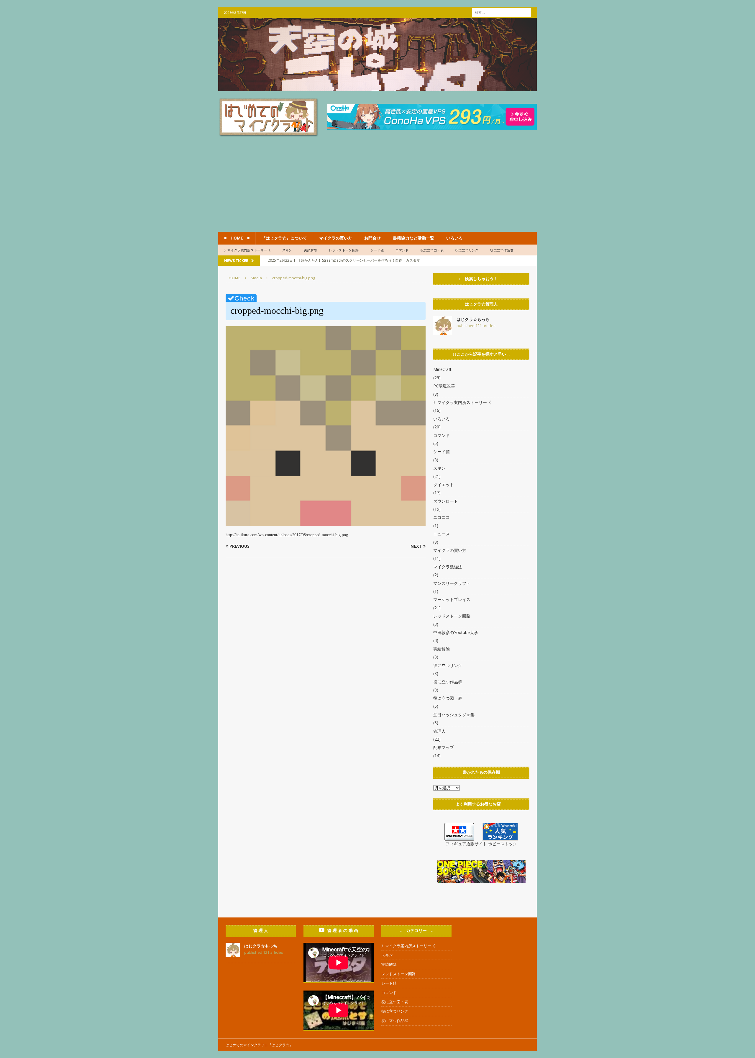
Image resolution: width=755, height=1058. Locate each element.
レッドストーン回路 (344, 250)
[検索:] (501, 12)
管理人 (439, 731)
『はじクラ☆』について (284, 238)
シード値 (377, 250)
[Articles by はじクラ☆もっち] (442, 331)
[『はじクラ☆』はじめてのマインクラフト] (377, 88)
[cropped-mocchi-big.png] (326, 522)
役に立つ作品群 (501, 250)
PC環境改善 (444, 386)
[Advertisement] (377, 187)
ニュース (441, 534)
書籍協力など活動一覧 (413, 238)
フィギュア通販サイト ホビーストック (481, 843)
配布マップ (443, 747)
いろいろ (454, 238)
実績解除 (310, 250)
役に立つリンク (466, 250)
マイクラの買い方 (335, 238)
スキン (287, 250)
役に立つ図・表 (432, 250)
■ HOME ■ (237, 238)
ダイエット (443, 484)
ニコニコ (441, 517)
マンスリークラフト (451, 583)
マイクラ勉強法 (447, 567)
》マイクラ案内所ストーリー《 (247, 250)
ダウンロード (445, 501)
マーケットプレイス (451, 599)
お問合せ (372, 238)
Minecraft (442, 369)
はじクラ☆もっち (473, 319)
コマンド (402, 250)
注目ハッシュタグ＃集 (454, 714)
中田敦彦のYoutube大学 (455, 632)
